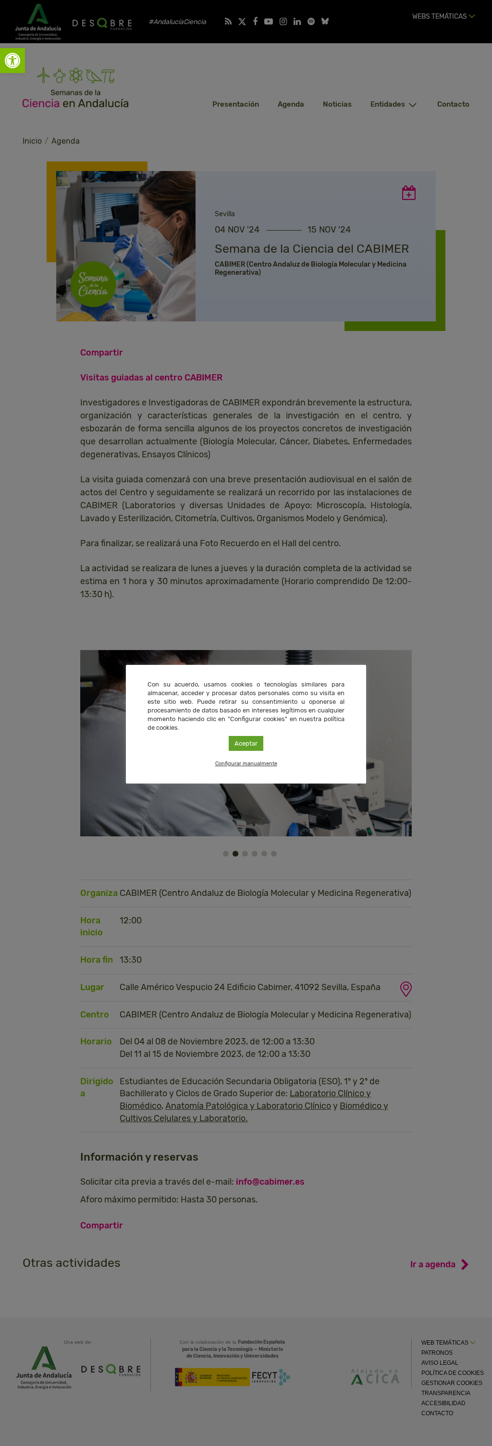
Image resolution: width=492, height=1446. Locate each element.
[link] (12, 60)
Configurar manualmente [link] (246, 763)
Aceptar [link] (246, 743)
